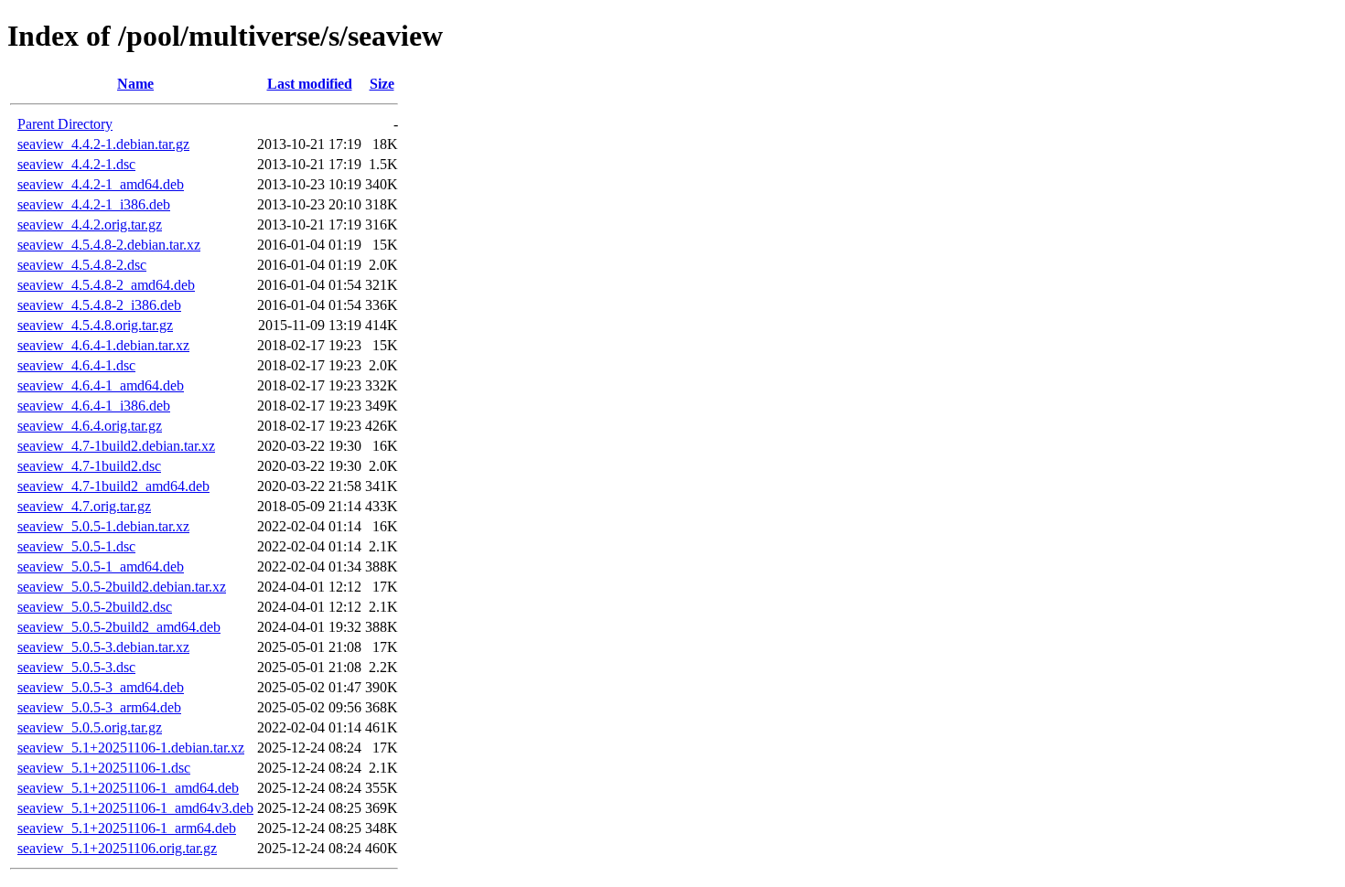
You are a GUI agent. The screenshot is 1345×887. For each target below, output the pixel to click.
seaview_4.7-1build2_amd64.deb (113, 486)
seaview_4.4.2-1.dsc (76, 164)
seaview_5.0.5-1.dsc (76, 546)
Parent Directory (65, 124)
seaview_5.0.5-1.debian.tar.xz (103, 526)
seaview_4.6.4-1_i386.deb (93, 405)
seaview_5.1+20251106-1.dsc (103, 767)
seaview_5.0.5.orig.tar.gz (89, 727)
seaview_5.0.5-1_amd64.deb (100, 566)
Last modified (309, 83)
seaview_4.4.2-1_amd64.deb (100, 184)
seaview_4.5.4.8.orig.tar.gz (95, 325)
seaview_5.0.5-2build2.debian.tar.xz (121, 586)
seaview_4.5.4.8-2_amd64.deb (106, 285)
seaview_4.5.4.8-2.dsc (81, 265)
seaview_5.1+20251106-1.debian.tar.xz (130, 747)
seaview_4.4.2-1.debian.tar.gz (103, 144)
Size (382, 83)
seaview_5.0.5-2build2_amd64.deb (119, 627)
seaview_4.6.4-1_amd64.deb (100, 385)
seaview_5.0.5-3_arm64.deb (99, 707)
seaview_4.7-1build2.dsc (89, 466)
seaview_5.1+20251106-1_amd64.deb (128, 788)
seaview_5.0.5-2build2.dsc (94, 606)
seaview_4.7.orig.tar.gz (84, 506)
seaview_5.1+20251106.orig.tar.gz (117, 848)
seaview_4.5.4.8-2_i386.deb (99, 305)
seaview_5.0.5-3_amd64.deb (100, 687)
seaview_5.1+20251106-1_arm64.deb (126, 828)
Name (135, 83)
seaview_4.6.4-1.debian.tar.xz (103, 345)
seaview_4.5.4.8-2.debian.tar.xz (108, 244)
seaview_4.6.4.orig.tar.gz (89, 425)
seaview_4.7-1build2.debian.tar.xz (116, 446)
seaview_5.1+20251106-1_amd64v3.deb (135, 808)
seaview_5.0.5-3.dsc (76, 667)
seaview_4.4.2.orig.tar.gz (89, 224)
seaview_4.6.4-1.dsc (76, 365)
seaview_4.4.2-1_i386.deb (93, 204)
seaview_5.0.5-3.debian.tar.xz (103, 647)
